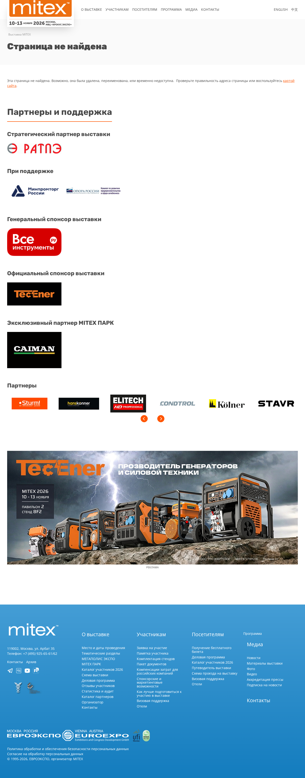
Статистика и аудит (98, 691)
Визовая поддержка (153, 700)
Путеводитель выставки (211, 668)
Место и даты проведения (103, 648)
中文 (294, 9)
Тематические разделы (101, 653)
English (281, 9)
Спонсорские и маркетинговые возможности (150, 682)
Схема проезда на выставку (214, 673)
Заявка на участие (152, 648)
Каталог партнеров (97, 696)
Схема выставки (95, 675)
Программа (171, 9)
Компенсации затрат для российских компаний (157, 671)
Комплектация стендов (156, 658)
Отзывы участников (98, 685)
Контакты (210, 9)
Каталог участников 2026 (102, 669)
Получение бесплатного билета (211, 650)
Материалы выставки (265, 663)
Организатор (92, 702)
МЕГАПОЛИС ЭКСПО (98, 658)
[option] (29, 404)
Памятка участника (152, 653)
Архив (31, 662)
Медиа (191, 9)
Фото (251, 668)
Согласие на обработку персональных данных (45, 754)
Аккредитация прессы (265, 679)
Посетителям (144, 9)
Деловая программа (98, 680)
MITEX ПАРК (91, 664)
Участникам (117, 9)
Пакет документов (151, 664)
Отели (142, 706)
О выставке (91, 9)
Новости (253, 658)
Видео (252, 674)
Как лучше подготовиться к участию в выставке (159, 693)
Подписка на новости (264, 685)
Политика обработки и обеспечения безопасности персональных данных (68, 749)
